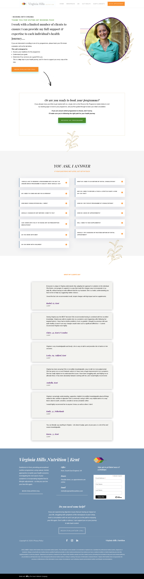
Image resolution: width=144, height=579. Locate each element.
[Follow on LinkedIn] (77, 540)
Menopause (70, 3)
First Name (99, 484)
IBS (78, 3)
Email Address (101, 478)
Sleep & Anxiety (99, 3)
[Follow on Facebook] (67, 540)
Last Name (99, 490)
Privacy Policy (38, 540)
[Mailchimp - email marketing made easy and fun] (118, 498)
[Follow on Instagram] (72, 540)
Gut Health (86, 3)
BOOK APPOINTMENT (116, 3)
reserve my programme (72, 120)
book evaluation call (24, 69)
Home (62, 3)
